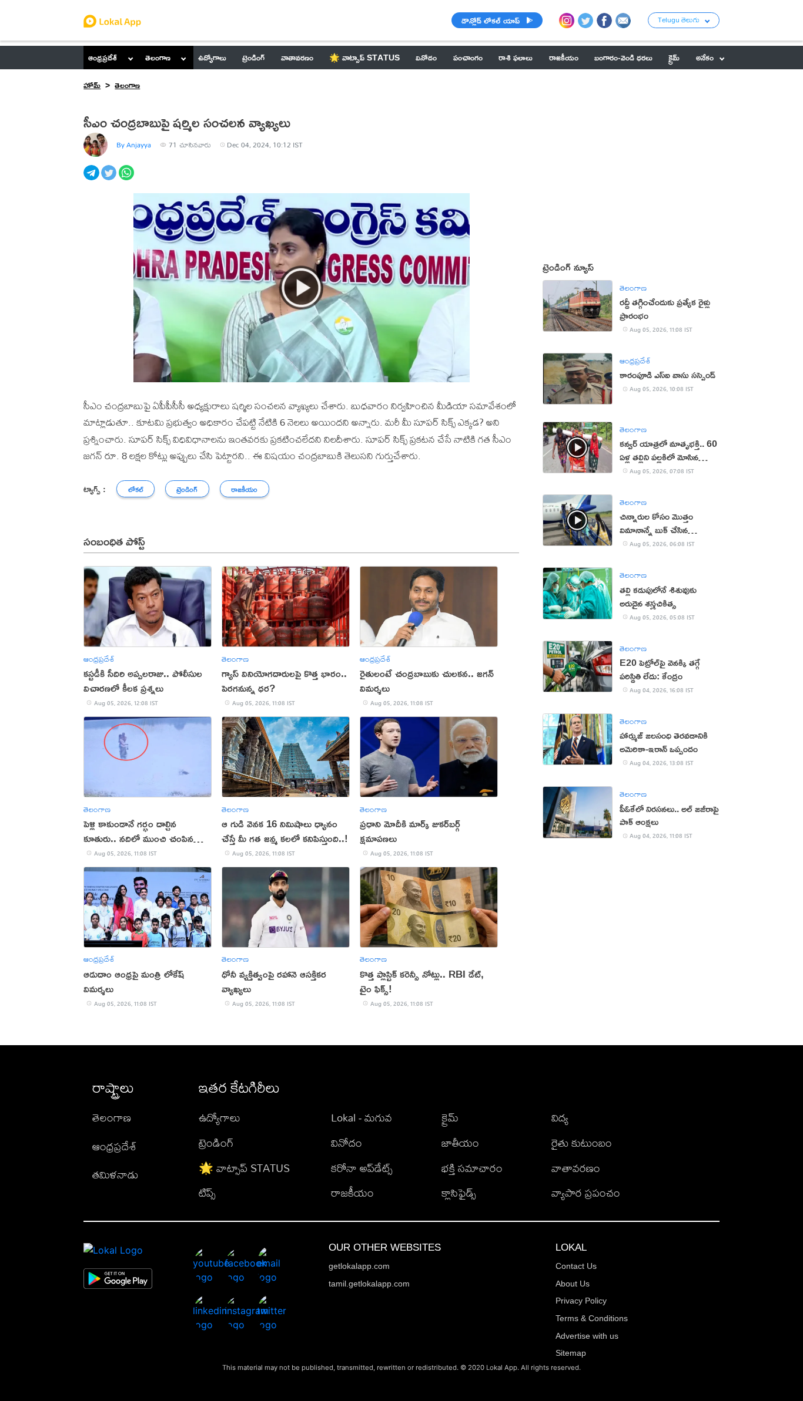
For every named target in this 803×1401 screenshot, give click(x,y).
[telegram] (92, 179)
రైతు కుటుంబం (581, 1143)
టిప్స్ (207, 1193)
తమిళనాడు (115, 1175)
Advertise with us (587, 1336)
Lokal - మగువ (361, 1118)
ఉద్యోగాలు (219, 1118)
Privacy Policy (581, 1300)
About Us (573, 1283)
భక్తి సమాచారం (472, 1168)
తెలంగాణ (157, 57)
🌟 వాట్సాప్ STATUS (244, 1168)
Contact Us (576, 1266)
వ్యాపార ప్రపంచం (585, 1193)
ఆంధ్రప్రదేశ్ (102, 57)
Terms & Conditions (592, 1318)
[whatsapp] (127, 179)
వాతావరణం (575, 1168)
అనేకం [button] (705, 57)
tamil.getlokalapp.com (369, 1283)
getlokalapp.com (359, 1266)
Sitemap (571, 1353)
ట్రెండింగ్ (216, 1143)
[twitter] (110, 179)
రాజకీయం (352, 1193)
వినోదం (346, 1143)
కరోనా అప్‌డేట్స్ (362, 1168)
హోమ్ (92, 85)
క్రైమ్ (450, 1118)
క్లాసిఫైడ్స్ (458, 1193)
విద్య (559, 1118)
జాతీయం (460, 1143)
